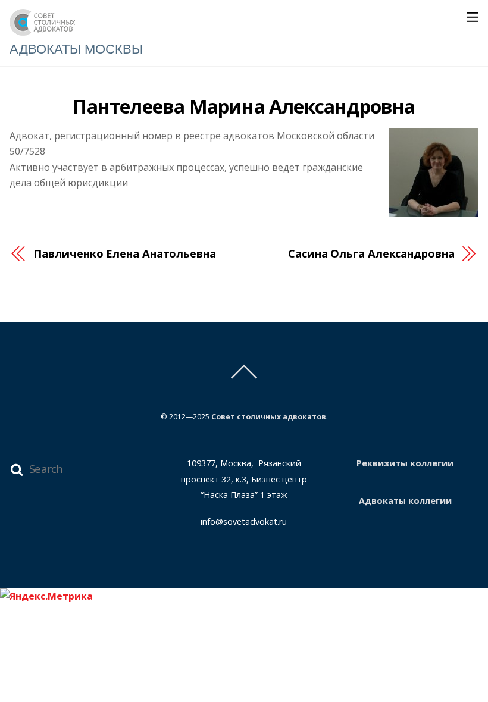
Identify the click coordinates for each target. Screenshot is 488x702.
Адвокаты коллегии (405, 500)
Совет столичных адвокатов (268, 417)
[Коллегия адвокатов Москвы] (42, 30)
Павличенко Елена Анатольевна (124, 253)
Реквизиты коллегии (404, 463)
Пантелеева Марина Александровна (244, 106)
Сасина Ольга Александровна (371, 253)
